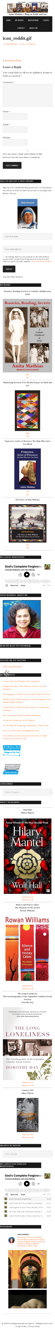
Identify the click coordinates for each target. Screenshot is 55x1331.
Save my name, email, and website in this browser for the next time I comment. (22, 156)
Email (6, 124)
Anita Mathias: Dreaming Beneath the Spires (27, 7)
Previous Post (13, 60)
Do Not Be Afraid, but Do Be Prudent (18, 720)
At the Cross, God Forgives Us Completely (21, 681)
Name (6, 111)
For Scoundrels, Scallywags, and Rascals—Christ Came (26, 725)
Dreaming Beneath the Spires (21, 1323)
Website (7, 137)
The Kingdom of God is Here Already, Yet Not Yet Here (26, 694)
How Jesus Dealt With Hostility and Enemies (22, 715)
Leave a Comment (27, 44)
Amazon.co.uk (27, 900)
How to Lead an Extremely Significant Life (21, 730)
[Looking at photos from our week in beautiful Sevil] (27, 1269)
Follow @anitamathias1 (12, 666)
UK (27, 377)
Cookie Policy (21, 1326)
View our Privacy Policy (41, 261)
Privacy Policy (34, 1326)
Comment (8, 82)
